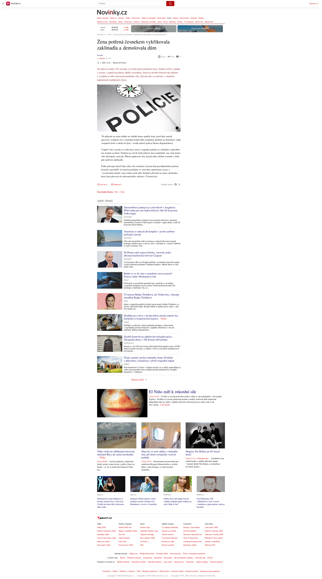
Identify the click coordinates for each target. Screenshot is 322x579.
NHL (142, 545)
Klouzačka (168, 558)
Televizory (190, 562)
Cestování (128, 22)
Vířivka (210, 558)
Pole (116, 192)
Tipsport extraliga (147, 534)
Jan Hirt (122, 534)
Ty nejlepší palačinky (170, 527)
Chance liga (145, 527)
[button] (139, 108)
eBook (163, 56)
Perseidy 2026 (162, 554)
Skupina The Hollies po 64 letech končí (203, 453)
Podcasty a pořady (148, 22)
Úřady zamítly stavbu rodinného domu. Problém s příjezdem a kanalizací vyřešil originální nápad (149, 359)
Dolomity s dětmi (190, 545)
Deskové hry (179, 562)
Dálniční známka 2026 (214, 531)
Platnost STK (210, 545)
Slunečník (158, 558)
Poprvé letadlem (189, 531)
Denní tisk (199, 22)
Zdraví (126, 280)
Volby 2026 (101, 527)
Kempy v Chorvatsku (191, 527)
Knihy (126, 301)
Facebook (106, 571)
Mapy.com (134, 554)
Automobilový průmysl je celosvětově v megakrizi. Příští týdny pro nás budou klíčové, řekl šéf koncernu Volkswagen (150, 210)
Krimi (169, 18)
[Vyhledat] (170, 3)
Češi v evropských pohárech (194, 554)
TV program (189, 22)
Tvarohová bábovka (170, 538)
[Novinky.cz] (112, 13)
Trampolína (147, 558)
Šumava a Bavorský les (192, 534)
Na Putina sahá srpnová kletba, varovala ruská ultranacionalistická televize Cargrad (147, 254)
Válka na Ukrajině (148, 18)
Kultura (175, 18)
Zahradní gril (200, 558)
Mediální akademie (149, 571)
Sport (159, 22)
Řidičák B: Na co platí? (214, 538)
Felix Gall (122, 541)
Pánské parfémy (216, 562)
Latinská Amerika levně (192, 541)
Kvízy (165, 22)
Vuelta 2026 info (125, 527)
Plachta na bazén (134, 558)
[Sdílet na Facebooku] (175, 184)
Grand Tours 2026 (126, 545)
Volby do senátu (103, 541)
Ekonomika (184, 18)
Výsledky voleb (103, 534)
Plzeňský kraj (128, 343)
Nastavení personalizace (210, 571)
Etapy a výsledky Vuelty (128, 531)
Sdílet (172, 56)
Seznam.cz (313, 4)
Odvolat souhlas (191, 571)
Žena (122, 192)
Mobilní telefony (123, 562)
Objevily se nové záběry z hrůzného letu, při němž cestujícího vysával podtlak (159, 454)
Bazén (122, 558)
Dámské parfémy (155, 562)
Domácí (121, 18)
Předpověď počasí (147, 554)
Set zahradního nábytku (183, 558)
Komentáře (161, 18)
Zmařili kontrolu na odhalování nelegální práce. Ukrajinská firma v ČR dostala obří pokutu (148, 338)
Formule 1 (144, 541)
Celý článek (165, 404)
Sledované (209, 22)
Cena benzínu (175, 554)
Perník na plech (168, 545)
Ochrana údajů (177, 571)
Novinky (100, 55)
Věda (120, 22)
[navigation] (3, 4)
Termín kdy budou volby (106, 538)
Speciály (172, 22)
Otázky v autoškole (212, 541)
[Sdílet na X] (179, 184)
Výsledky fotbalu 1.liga (149, 531)
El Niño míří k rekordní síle (172, 391)
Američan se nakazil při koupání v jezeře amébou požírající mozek (149, 233)
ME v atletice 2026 (147, 538)
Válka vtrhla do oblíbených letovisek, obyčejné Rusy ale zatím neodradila (116, 453)
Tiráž (138, 571)
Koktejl (201, 18)
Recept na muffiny (169, 531)
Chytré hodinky (202, 562)
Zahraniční (135, 18)
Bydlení (126, 364)
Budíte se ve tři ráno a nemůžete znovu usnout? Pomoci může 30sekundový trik (148, 275)
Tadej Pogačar (124, 538)
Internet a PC (102, 22)
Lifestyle (193, 18)
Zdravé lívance (168, 534)
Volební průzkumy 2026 (106, 531)
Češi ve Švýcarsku (190, 538)
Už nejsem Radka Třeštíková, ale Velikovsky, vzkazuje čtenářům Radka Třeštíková (151, 296)
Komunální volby (103, 545)
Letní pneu (168, 562)
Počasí (180, 22)
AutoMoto (113, 22)
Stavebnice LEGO (139, 562)
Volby (128, 18)
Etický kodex (164, 571)
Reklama (123, 571)
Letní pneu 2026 (211, 527)
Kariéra (131, 571)
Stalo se (113, 18)
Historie (137, 22)
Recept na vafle (168, 541)
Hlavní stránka (103, 18)
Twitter (115, 571)
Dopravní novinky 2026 (214, 534)
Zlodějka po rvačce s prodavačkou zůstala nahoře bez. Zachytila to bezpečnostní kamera (151, 317)
